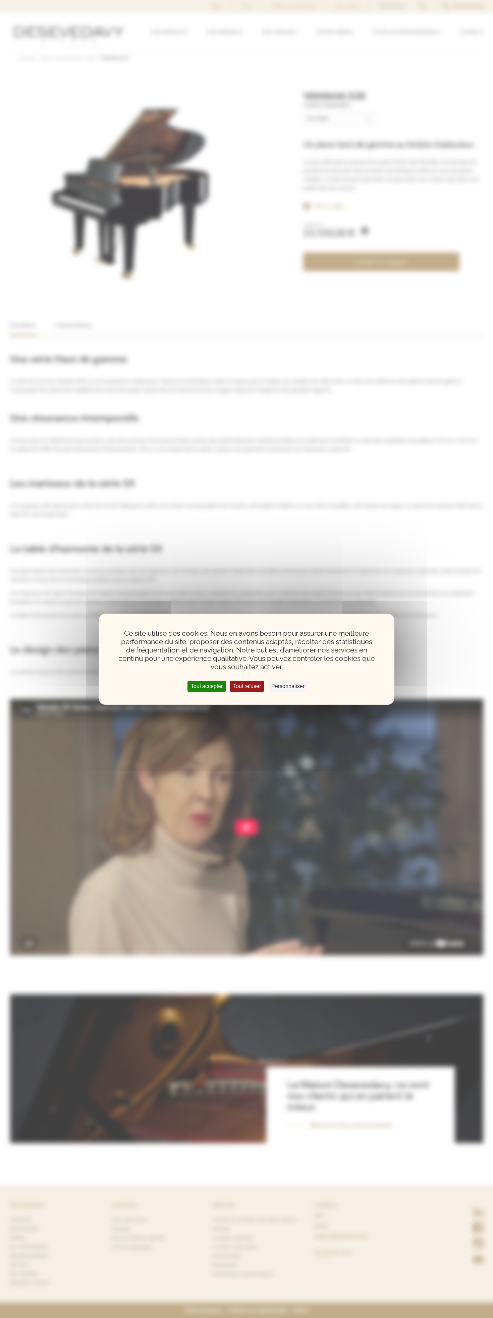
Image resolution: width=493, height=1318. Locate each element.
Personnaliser (288, 686)
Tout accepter (207, 686)
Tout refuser (247, 686)
